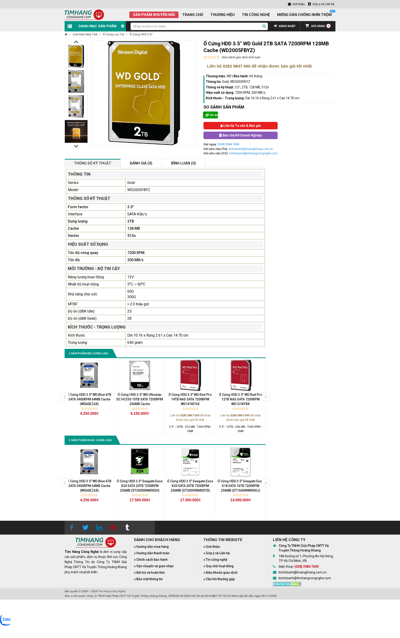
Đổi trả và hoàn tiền (150, 572)
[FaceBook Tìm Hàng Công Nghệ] (71, 528)
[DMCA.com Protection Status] (287, 584)
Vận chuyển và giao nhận (155, 566)
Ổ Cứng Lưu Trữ (113, 34)
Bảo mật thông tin (149, 579)
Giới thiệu (213, 546)
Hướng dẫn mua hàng (152, 546)
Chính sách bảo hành (152, 559)
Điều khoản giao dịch (222, 572)
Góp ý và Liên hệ (218, 553)
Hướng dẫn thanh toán (152, 553)
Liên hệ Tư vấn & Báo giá (242, 125)
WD (229, 76)
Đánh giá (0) (141, 163)
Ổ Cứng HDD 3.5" (141, 34)
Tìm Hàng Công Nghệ (111, 591)
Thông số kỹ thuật (92, 163)
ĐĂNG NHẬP (286, 26)
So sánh (213, 115)
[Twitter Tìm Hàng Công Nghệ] (85, 528)
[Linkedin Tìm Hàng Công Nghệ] (99, 528)
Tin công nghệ (216, 559)
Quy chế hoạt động (220, 566)
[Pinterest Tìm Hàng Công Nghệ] (113, 528)
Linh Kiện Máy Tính (85, 34)
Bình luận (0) (183, 163)
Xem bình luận (251, 57)
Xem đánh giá (231, 57)
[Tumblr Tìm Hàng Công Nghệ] (127, 528)
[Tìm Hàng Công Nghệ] (84, 14)
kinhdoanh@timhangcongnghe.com (253, 153)
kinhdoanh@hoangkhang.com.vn (251, 149)
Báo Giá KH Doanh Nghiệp (242, 135)
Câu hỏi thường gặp (220, 579)
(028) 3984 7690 (228, 144)
